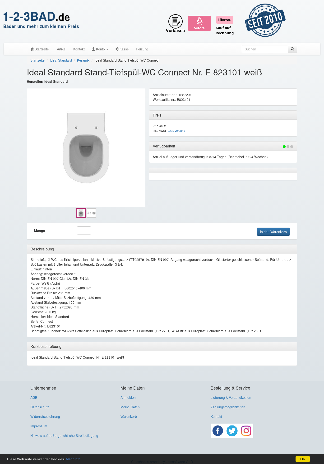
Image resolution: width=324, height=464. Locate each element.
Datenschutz (39, 407)
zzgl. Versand (176, 130)
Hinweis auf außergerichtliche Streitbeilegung (64, 435)
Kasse (124, 49)
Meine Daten (130, 407)
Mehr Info (73, 459)
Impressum (38, 426)
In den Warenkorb (273, 231)
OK (302, 459)
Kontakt (79, 49)
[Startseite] (41, 20)
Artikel (61, 49)
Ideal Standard (61, 60)
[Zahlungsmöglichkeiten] (202, 21)
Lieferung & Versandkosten (231, 397)
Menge (39, 230)
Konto (100, 49)
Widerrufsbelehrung (45, 416)
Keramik (83, 60)
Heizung (142, 49)
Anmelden (128, 397)
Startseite (41, 49)
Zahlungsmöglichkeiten (228, 407)
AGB (33, 397)
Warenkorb (128, 416)
